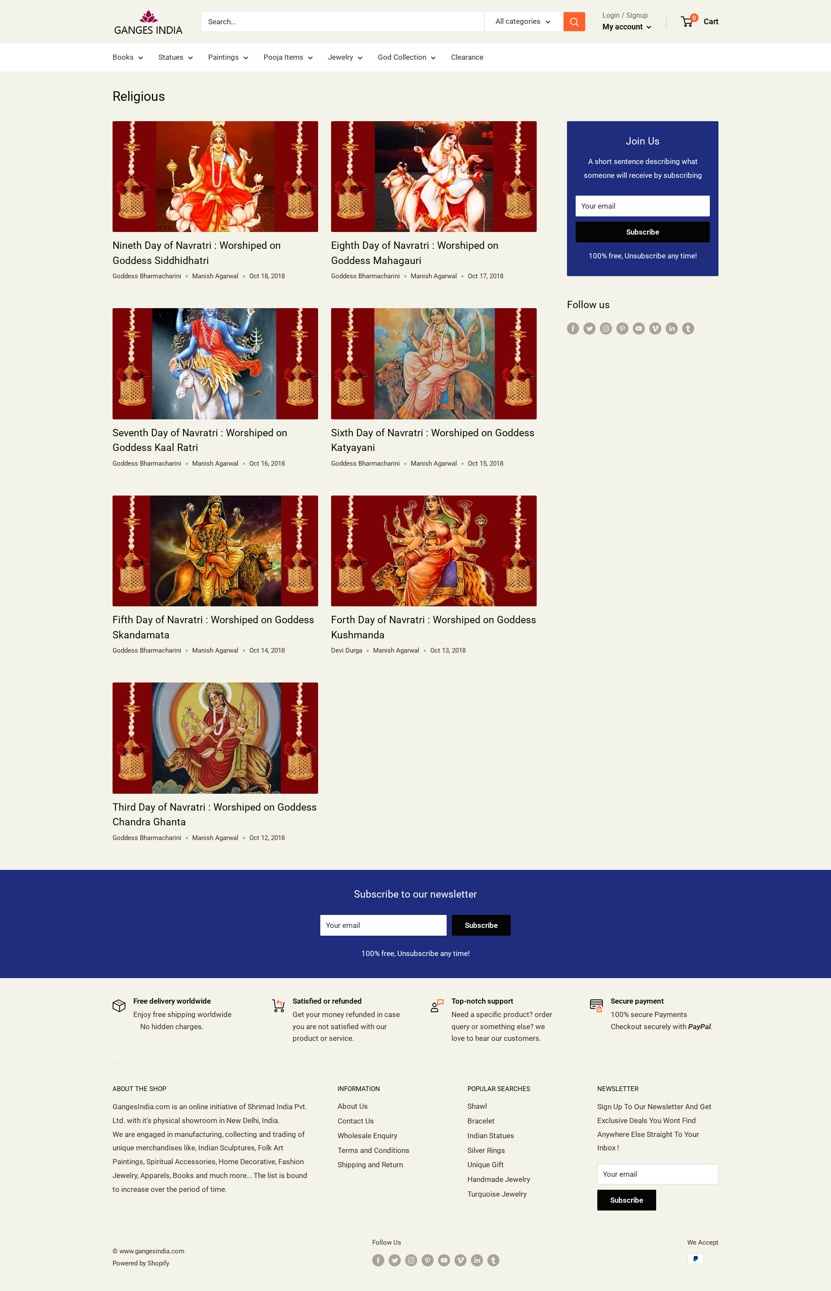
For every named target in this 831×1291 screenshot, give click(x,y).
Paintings (223, 57)
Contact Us (356, 1121)
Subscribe (642, 232)
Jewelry (340, 57)
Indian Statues (490, 1135)
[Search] (574, 21)
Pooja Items (283, 57)
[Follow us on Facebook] (573, 328)
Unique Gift (485, 1164)
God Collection (402, 57)
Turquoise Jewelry (497, 1194)
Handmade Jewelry (498, 1179)
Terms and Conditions (373, 1150)
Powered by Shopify (141, 1263)
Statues (171, 57)
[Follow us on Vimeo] (655, 328)
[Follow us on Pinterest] (622, 328)
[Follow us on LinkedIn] (672, 328)
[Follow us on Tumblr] (688, 328)
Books (123, 57)
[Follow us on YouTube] (639, 328)
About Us (353, 1106)
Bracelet (481, 1121)
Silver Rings (486, 1150)
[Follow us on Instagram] (606, 328)
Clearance (467, 57)
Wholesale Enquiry (367, 1135)
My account (623, 26)
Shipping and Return (370, 1164)
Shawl (477, 1106)
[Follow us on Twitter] (589, 328)
